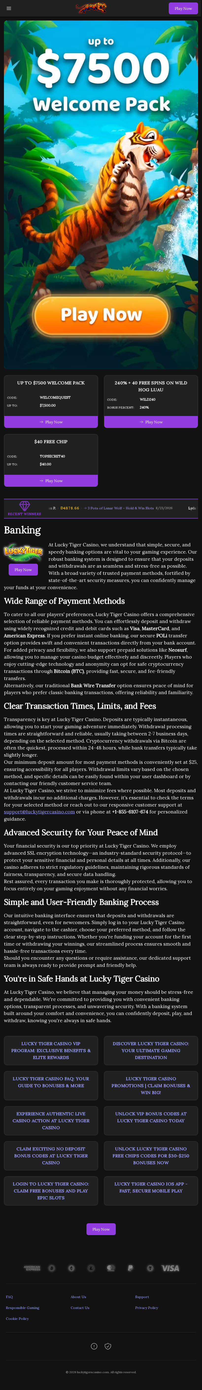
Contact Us (80, 1308)
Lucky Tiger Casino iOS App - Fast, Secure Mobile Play (151, 1187)
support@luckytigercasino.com (39, 812)
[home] (91, 13)
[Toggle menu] (9, 8)
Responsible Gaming (22, 1308)
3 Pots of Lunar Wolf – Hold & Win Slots (98, 508)
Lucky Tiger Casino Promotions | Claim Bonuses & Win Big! (151, 1085)
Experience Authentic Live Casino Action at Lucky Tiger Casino (51, 1120)
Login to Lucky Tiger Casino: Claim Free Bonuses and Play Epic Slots (51, 1191)
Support (142, 1297)
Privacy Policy (146, 1308)
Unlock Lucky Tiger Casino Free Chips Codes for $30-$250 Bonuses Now (151, 1155)
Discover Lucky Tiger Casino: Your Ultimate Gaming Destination (151, 1050)
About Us (78, 1297)
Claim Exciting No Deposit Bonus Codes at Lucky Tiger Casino (51, 1155)
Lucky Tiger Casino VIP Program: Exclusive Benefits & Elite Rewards (51, 1050)
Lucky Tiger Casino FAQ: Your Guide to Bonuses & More (51, 1082)
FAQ (9, 1297)
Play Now (183, 8)
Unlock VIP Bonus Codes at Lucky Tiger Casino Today (151, 1117)
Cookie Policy (17, 1318)
